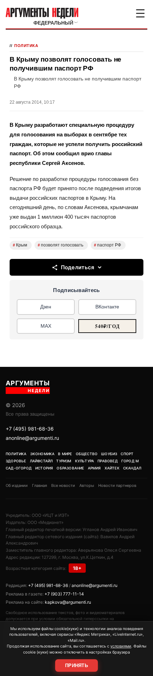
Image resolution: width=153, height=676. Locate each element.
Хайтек (112, 468)
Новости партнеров (117, 485)
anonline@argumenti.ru (32, 438)
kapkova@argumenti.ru (68, 602)
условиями (120, 646)
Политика (26, 45)
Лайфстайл (41, 461)
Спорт (127, 454)
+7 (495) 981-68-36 (30, 429)
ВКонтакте (107, 307)
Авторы (86, 485)
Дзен (45, 307)
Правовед (107, 461)
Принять (76, 665)
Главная (39, 485)
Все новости (63, 485)
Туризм (63, 461)
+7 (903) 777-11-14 (64, 594)
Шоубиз (109, 454)
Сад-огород (19, 468)
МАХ (46, 326)
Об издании (17, 485)
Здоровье (16, 461)
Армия (94, 468)
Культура (84, 461)
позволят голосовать (60, 245)
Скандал (132, 468)
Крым (20, 245)
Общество (87, 454)
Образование (70, 468)
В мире (65, 454)
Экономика (42, 454)
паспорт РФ (107, 245)
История (44, 468)
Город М (130, 461)
